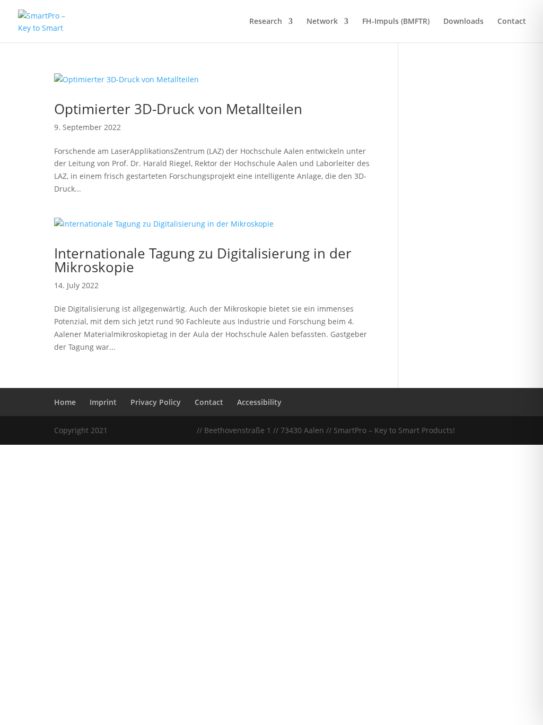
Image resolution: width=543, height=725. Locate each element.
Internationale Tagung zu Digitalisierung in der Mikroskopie (203, 260)
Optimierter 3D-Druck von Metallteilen (178, 108)
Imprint (103, 402)
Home (65, 402)
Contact (511, 22)
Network (322, 22)
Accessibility (259, 402)
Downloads (463, 22)
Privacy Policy (155, 402)
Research (265, 22)
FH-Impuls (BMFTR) (396, 22)
